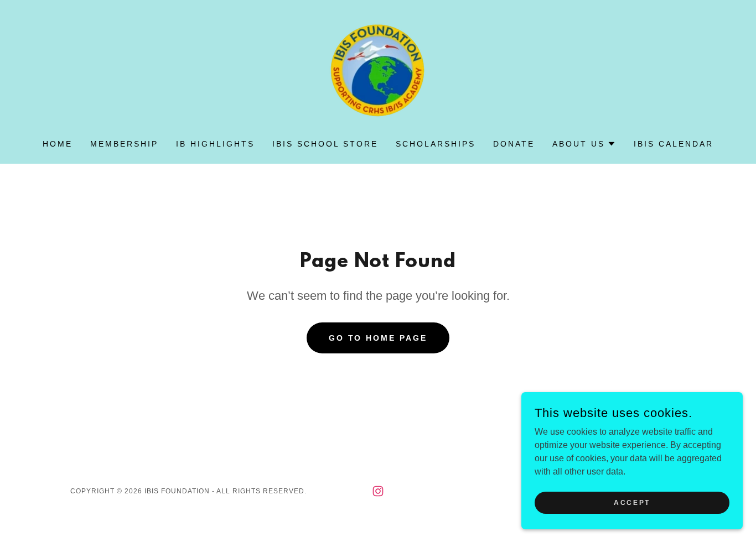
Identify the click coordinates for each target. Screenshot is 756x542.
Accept (632, 502)
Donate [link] (514, 143)
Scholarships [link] (435, 143)
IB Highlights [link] (215, 143)
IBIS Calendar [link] (673, 143)
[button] (584, 143)
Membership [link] (124, 143)
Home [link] (58, 143)
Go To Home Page (378, 337)
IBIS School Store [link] (325, 143)
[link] (378, 67)
